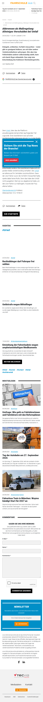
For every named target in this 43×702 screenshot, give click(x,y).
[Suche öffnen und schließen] (33, 3)
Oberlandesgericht (9, 190)
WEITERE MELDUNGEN (12, 362)
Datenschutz (21, 697)
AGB (14, 697)
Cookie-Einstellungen (32, 697)
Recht (10, 20)
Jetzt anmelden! (11, 160)
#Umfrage (14, 408)
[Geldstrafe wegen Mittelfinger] (21, 287)
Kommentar (6, 555)
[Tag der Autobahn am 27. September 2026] (21, 438)
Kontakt (28, 684)
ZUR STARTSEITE (11, 214)
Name (4, 547)
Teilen (23, 73)
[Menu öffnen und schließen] (3, 3)
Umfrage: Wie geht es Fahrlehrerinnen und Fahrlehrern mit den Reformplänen (21, 413)
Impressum (7, 697)
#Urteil (6, 230)
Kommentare (10, 73)
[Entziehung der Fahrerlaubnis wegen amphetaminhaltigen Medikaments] (21, 328)
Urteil (8, 130)
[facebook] (19, 662)
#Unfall (27, 370)
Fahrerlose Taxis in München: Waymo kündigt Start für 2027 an (20, 499)
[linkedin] (24, 662)
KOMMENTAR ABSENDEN (21, 591)
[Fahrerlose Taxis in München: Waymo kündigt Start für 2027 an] (21, 481)
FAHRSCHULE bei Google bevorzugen (18, 79)
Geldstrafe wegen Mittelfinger (17, 304)
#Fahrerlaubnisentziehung (19, 341)
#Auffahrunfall (7, 372)
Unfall (37, 171)
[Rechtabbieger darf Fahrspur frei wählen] (21, 244)
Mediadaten (16, 684)
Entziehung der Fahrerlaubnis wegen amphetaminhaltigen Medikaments (20, 346)
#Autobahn (14, 452)
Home (4, 20)
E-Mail (4, 539)
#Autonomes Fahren (17, 495)
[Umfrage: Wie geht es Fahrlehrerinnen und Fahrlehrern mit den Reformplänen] (21, 395)
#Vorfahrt (20, 370)
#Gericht (12, 370)
